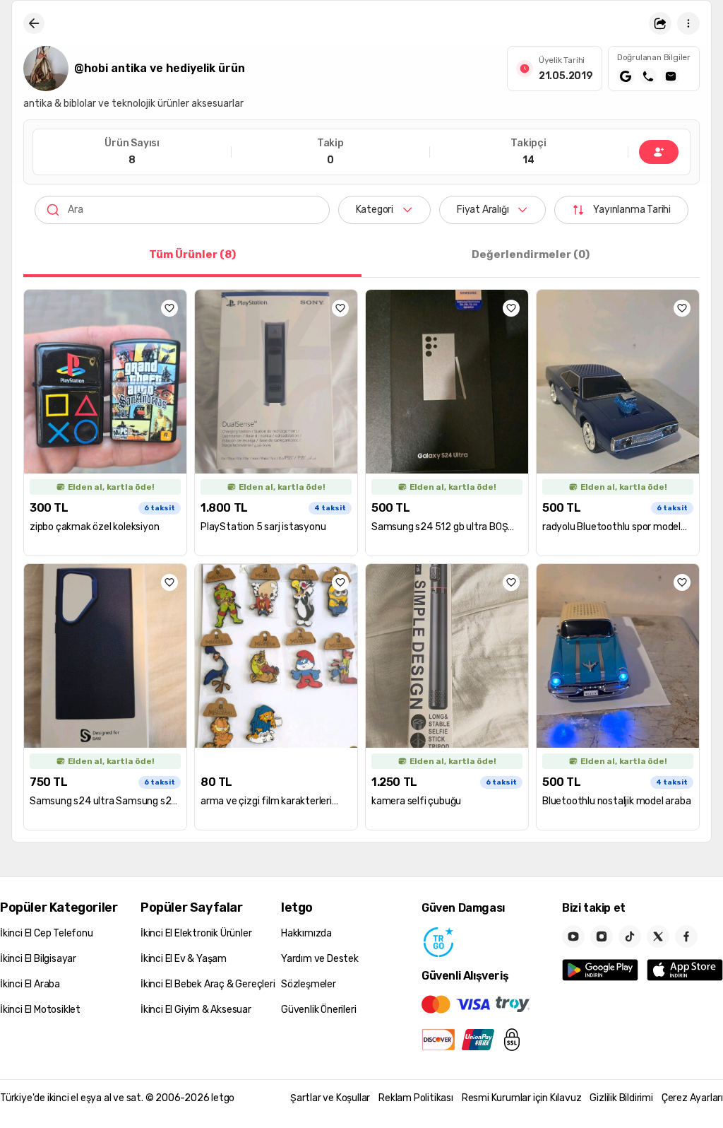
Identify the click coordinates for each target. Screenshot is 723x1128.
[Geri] (33, 23)
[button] (660, 23)
